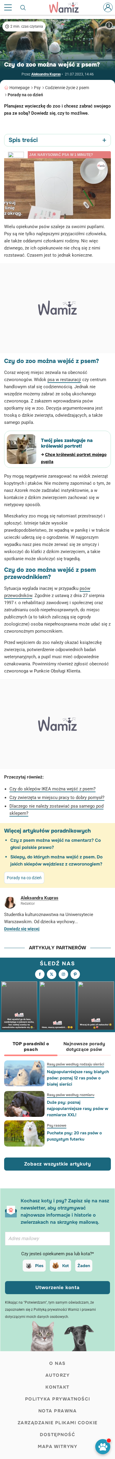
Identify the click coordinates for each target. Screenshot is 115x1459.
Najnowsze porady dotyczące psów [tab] (84, 1046)
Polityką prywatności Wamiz (56, 1310)
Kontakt (57, 1387)
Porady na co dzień (25, 94)
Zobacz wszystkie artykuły (57, 1164)
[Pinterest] (75, 974)
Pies (39, 1265)
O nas (57, 1363)
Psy (37, 87)
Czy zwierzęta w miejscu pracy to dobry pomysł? (56, 797)
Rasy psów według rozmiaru (70, 1094)
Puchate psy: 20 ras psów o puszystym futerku (74, 1136)
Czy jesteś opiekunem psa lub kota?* (57, 1253)
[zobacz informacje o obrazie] (109, 25)
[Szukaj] (23, 7)
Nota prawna (57, 1411)
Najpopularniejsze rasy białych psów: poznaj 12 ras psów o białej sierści (78, 1078)
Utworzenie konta (57, 1287)
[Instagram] (63, 974)
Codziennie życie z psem (67, 87)
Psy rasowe (56, 1125)
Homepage (19, 87)
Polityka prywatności (57, 1399)
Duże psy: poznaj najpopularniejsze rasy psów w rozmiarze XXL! (77, 1108)
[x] (51, 974)
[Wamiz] (67, 7)
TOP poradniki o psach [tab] (31, 1046)
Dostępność (57, 1435)
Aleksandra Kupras (46, 74)
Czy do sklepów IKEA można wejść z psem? (52, 789)
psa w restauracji (64, 379)
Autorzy (57, 1375)
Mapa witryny (57, 1446)
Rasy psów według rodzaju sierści (75, 1064)
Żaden (84, 1265)
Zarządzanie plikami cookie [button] (58, 1423)
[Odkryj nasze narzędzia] (102, 1446)
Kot (65, 1265)
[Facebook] (40, 974)
